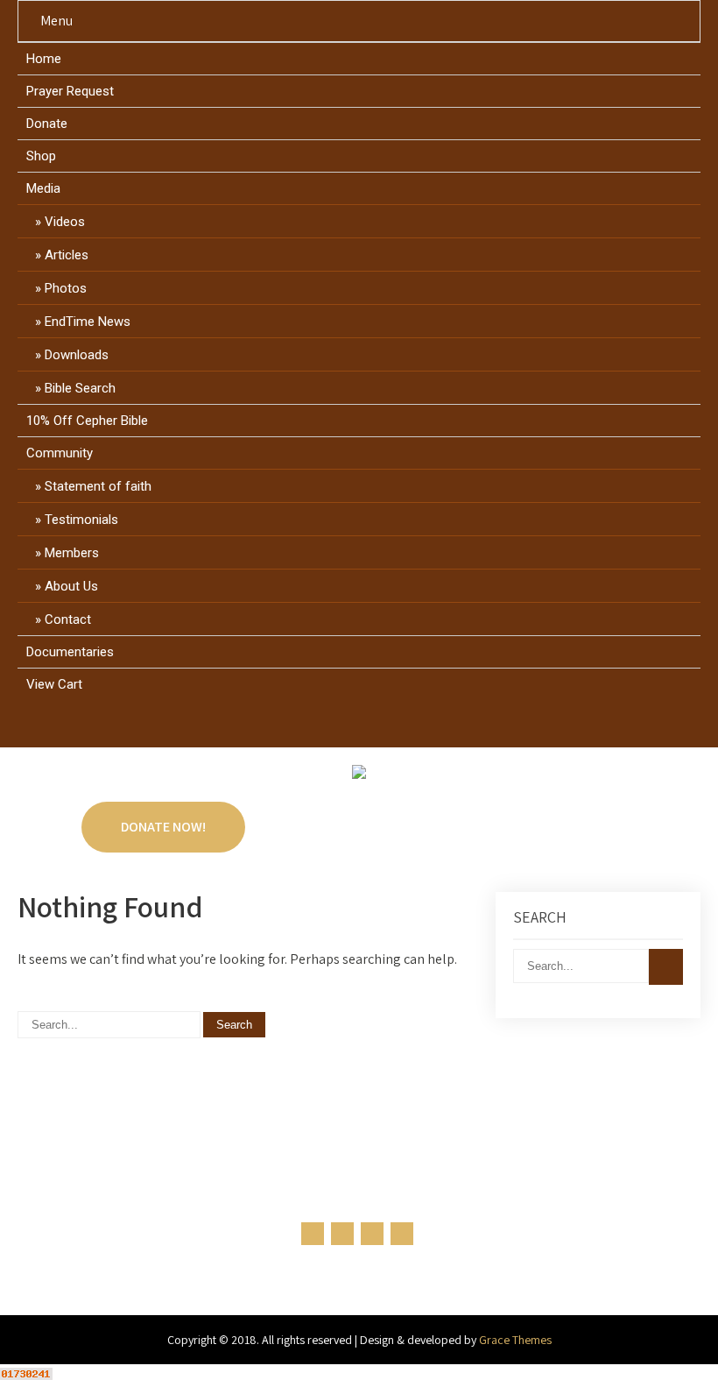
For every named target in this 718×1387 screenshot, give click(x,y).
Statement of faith (98, 486)
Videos (65, 222)
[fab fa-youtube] (409, 727)
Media (43, 188)
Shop (41, 156)
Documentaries (70, 652)
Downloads (77, 355)
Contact (68, 619)
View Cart (54, 684)
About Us (71, 586)
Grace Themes (515, 1340)
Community (59, 453)
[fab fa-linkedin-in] (376, 727)
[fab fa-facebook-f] (309, 727)
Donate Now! (163, 826)
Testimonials (81, 519)
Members (72, 553)
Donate (46, 123)
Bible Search (80, 388)
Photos (66, 288)
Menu (56, 20)
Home (43, 59)
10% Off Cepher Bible (87, 420)
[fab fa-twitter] (342, 727)
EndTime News (87, 321)
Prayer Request (70, 91)
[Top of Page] (668, 1349)
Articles (66, 255)
